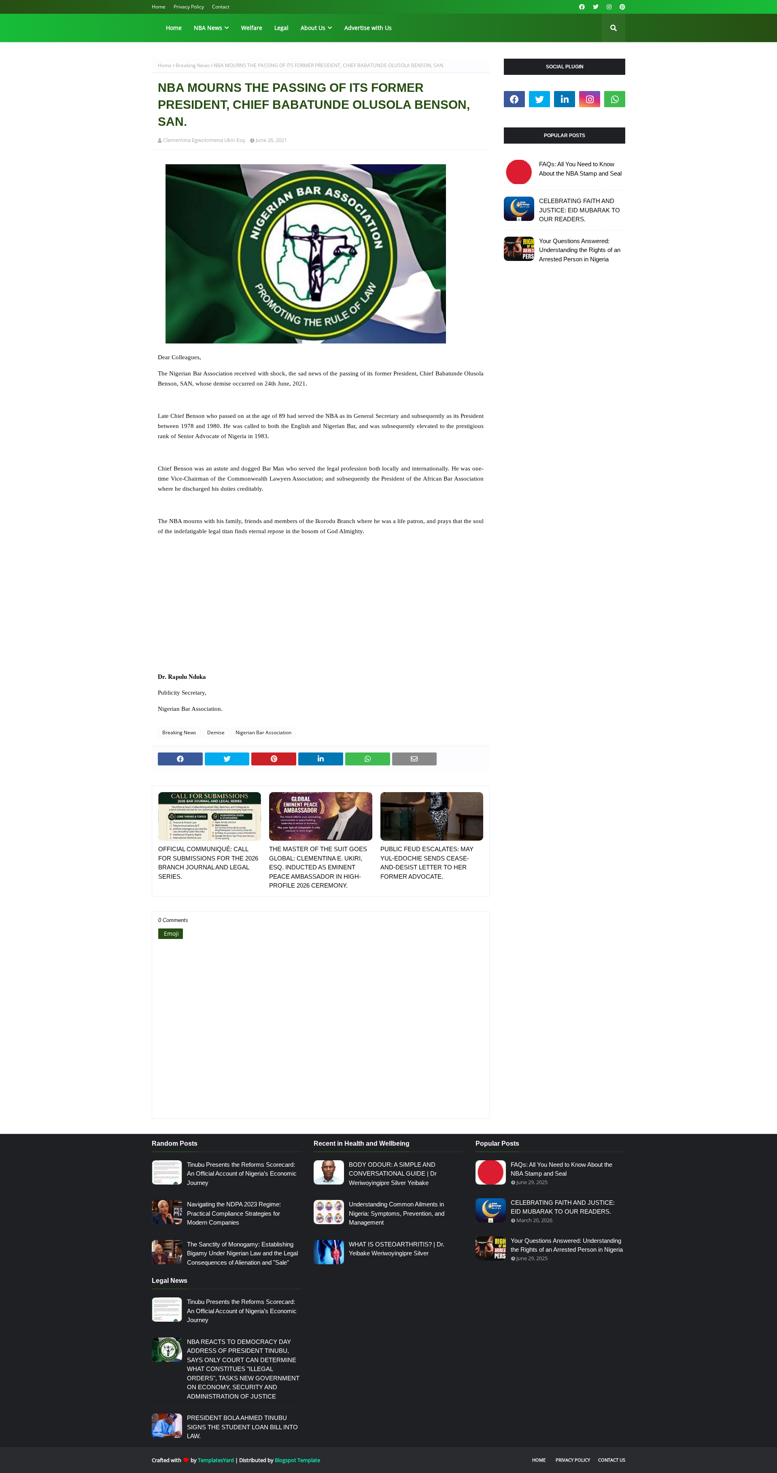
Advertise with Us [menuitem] (368, 28)
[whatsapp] (614, 99)
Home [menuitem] (174, 28)
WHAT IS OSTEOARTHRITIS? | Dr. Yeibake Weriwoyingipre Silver (396, 1249)
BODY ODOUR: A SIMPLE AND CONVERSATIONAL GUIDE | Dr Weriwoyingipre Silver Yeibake (393, 1173)
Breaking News (193, 65)
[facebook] (582, 7)
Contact (220, 6)
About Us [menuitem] (313, 28)
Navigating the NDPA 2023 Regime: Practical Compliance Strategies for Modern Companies (234, 1213)
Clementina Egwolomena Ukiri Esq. (204, 140)
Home (159, 6)
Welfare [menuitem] (251, 28)
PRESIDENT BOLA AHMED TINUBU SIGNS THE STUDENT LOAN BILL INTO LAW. (242, 1426)
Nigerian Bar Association (263, 732)
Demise (216, 732)
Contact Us (611, 1460)
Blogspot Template (297, 1460)
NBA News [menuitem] (208, 28)
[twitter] (596, 7)
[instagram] (609, 7)
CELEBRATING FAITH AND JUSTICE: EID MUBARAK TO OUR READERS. (579, 210)
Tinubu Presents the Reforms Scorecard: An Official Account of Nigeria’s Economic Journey (242, 1173)
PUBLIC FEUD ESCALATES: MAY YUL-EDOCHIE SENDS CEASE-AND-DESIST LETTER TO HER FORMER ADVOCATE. (426, 863)
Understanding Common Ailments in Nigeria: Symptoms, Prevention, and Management (396, 1213)
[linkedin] (564, 99)
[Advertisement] (321, 608)
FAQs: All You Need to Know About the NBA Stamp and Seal (580, 169)
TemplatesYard (216, 1460)
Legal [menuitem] (281, 28)
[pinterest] (621, 7)
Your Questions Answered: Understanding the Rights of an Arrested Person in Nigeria (579, 250)
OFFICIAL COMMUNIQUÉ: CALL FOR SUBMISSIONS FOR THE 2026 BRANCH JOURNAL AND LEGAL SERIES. (208, 863)
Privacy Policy (189, 6)
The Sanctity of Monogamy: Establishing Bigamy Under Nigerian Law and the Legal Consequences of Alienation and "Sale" (242, 1253)
